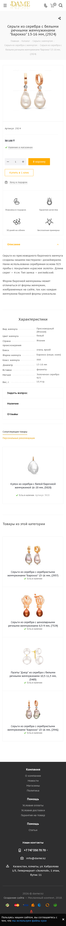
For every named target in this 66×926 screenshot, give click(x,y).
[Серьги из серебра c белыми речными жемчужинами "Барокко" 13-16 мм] (33, 91)
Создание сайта (14, 897)
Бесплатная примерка (48, 230)
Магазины (33, 785)
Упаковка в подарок (15, 210)
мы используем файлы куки (29, 920)
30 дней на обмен (16, 230)
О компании (33, 775)
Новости (33, 780)
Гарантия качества (48, 210)
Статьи (33, 830)
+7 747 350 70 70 (35, 850)
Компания (33, 769)
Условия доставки (33, 810)
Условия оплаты (33, 805)
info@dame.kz (36, 858)
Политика (33, 790)
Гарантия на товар (33, 815)
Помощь (33, 799)
